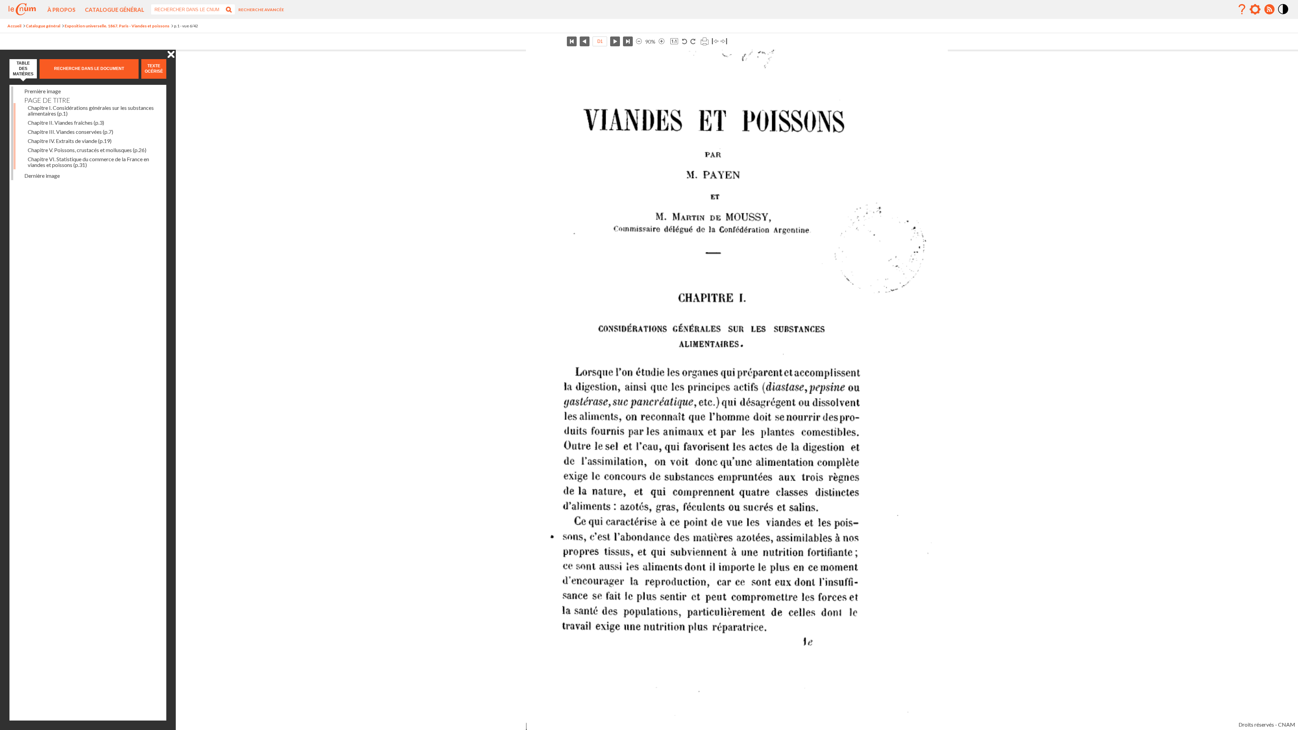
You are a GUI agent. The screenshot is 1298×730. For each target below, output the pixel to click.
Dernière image (42, 175)
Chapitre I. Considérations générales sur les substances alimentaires (91, 110)
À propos (61, 9)
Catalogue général (114, 9)
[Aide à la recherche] (1241, 9)
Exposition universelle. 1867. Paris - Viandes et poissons (117, 25)
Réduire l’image (639, 41)
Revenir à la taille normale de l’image (674, 41)
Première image (42, 91)
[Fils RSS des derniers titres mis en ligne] (1269, 9)
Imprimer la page (704, 41)
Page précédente (585, 41)
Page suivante (615, 41)
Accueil (14, 25)
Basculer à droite (724, 41)
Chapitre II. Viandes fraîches (66, 122)
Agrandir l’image (661, 41)
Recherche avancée (261, 9)
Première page (572, 41)
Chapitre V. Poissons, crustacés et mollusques (87, 150)
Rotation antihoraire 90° (684, 41)
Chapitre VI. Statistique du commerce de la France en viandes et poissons (88, 162)
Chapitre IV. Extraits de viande (70, 141)
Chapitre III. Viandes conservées (70, 131)
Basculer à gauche (715, 41)
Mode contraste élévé (1283, 14)
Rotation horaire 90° (692, 41)
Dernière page (628, 41)
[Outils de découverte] (1255, 9)
